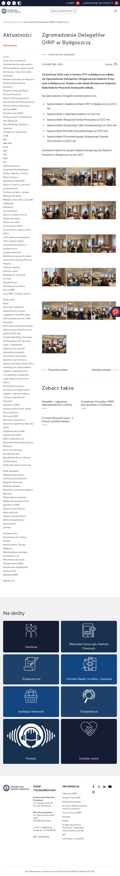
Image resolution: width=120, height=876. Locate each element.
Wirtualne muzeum (71, 801)
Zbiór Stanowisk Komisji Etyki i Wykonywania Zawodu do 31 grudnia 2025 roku (18, 330)
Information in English (73, 838)
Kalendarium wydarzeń (14, 275)
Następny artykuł (101, 370)
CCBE (5, 136)
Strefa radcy (9, 299)
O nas (6, 57)
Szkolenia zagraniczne (14, 420)
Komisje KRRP (10, 109)
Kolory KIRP (9, 290)
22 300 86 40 (49, 830)
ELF (5, 162)
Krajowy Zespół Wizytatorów (17, 117)
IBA (5, 139)
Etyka (5, 303)
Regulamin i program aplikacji (18, 490)
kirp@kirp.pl (47, 827)
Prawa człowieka (11, 222)
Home (6, 22)
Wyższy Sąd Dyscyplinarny (16, 98)
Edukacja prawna (11, 166)
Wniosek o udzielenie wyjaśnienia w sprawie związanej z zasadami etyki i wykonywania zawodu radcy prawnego (17, 314)
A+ (14, 3)
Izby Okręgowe (10, 121)
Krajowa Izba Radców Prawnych (18, 79)
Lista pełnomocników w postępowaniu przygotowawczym (15, 249)
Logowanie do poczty (98, 3)
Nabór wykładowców (13, 439)
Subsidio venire (10, 271)
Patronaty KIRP (69, 793)
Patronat (7, 493)
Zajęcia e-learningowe (14, 508)
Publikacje (8, 207)
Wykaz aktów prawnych (14, 497)
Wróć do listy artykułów (62, 54)
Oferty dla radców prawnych (17, 465)
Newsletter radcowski (13, 559)
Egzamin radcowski (12, 482)
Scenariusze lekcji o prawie (16, 192)
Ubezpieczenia (10, 461)
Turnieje (7, 527)
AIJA (5, 158)
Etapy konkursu (10, 177)
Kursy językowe (10, 412)
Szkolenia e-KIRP (11, 505)
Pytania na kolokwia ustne (16, 501)
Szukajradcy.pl (10, 282)
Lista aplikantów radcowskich (18, 64)
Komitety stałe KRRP (13, 113)
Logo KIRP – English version (17, 293)
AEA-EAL (7, 143)
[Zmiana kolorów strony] (19, 3)
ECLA (5, 147)
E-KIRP (70, 3)
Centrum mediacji (11, 267)
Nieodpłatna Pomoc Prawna (17, 457)
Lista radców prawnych (14, 60)
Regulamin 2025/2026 (13, 181)
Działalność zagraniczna (15, 132)
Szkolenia (7, 401)
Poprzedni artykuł (57, 370)
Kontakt (66, 817)
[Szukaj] (75, 11)
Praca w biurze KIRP (71, 812)
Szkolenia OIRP (10, 416)
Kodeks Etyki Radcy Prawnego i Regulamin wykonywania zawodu (73, 828)
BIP (64, 834)
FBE (5, 151)
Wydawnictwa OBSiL (13, 563)
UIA (5, 154)
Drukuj (108, 64)
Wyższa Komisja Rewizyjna (16, 105)
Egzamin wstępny (11, 486)
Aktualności (16, 22)
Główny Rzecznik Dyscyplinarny (18, 102)
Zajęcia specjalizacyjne (14, 516)
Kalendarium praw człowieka (17, 256)
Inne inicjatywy (10, 211)
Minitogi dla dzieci (12, 196)
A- (3, 3)
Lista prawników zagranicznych (18, 68)
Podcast (7, 278)
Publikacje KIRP (10, 575)
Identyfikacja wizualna (14, 286)
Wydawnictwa (10, 533)
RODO (65, 821)
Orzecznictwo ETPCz (13, 226)
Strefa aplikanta (11, 471)
